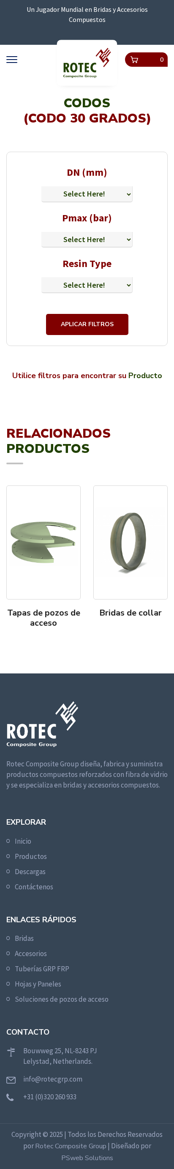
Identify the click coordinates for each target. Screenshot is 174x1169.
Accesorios (31, 953)
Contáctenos (34, 886)
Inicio (23, 841)
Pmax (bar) (87, 217)
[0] (134, 60)
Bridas (24, 938)
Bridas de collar (130, 613)
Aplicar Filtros (87, 324)
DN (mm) (87, 172)
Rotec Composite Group (70, 1146)
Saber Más (46, 639)
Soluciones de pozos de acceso (62, 999)
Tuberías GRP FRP (42, 968)
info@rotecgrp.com (52, 1079)
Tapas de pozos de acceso (43, 618)
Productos (31, 856)
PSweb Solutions (87, 1158)
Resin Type (87, 263)
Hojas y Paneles (38, 984)
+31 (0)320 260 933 (49, 1096)
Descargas (30, 871)
